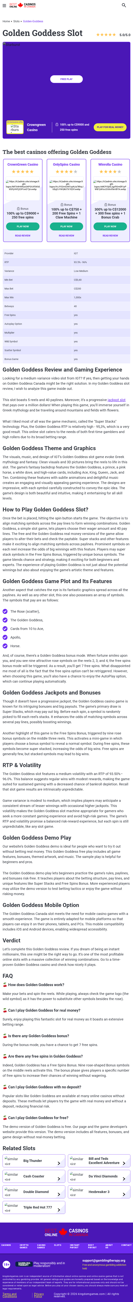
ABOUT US (109, 1246)
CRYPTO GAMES (24, 1246)
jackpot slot (117, 400)
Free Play (66, 79)
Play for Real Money (110, 127)
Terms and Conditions (10, 1295)
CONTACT (126, 1245)
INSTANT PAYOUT (74, 1246)
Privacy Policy (39, 1295)
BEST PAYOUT (92, 1246)
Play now (23, 226)
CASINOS (6, 1245)
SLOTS (57, 1245)
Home (6, 21)
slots (16, 21)
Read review (22, 235)
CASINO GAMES (41, 1246)
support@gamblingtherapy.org (103, 1260)
